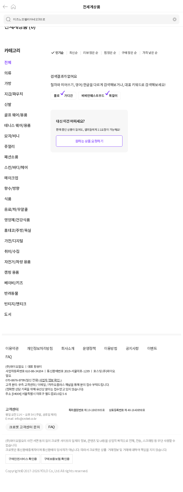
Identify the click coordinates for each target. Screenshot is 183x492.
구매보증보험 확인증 (57, 459)
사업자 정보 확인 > (50, 380)
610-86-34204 (34, 371)
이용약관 (11, 348)
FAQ (8, 356)
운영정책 (89, 348)
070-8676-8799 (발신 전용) (22, 380)
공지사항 (132, 348)
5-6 (64, 393)
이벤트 (152, 348)
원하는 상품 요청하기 (89, 141)
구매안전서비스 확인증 (23, 459)
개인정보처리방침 (40, 348)
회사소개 (67, 348)
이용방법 (110, 348)
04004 (16, 393)
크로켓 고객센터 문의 (24, 427)
